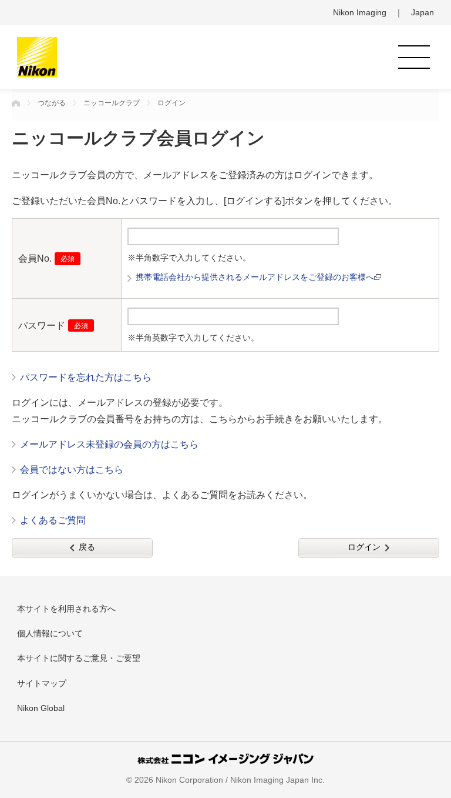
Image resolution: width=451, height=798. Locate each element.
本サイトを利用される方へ (66, 608)
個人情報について (50, 633)
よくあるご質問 (53, 520)
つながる (52, 103)
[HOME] (16, 103)
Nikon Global (41, 708)
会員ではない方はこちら (71, 470)
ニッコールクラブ (111, 103)
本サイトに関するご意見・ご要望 (78, 658)
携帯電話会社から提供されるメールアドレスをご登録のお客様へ (255, 277)
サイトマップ (41, 683)
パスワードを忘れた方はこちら (86, 377)
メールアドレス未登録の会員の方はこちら (109, 444)
